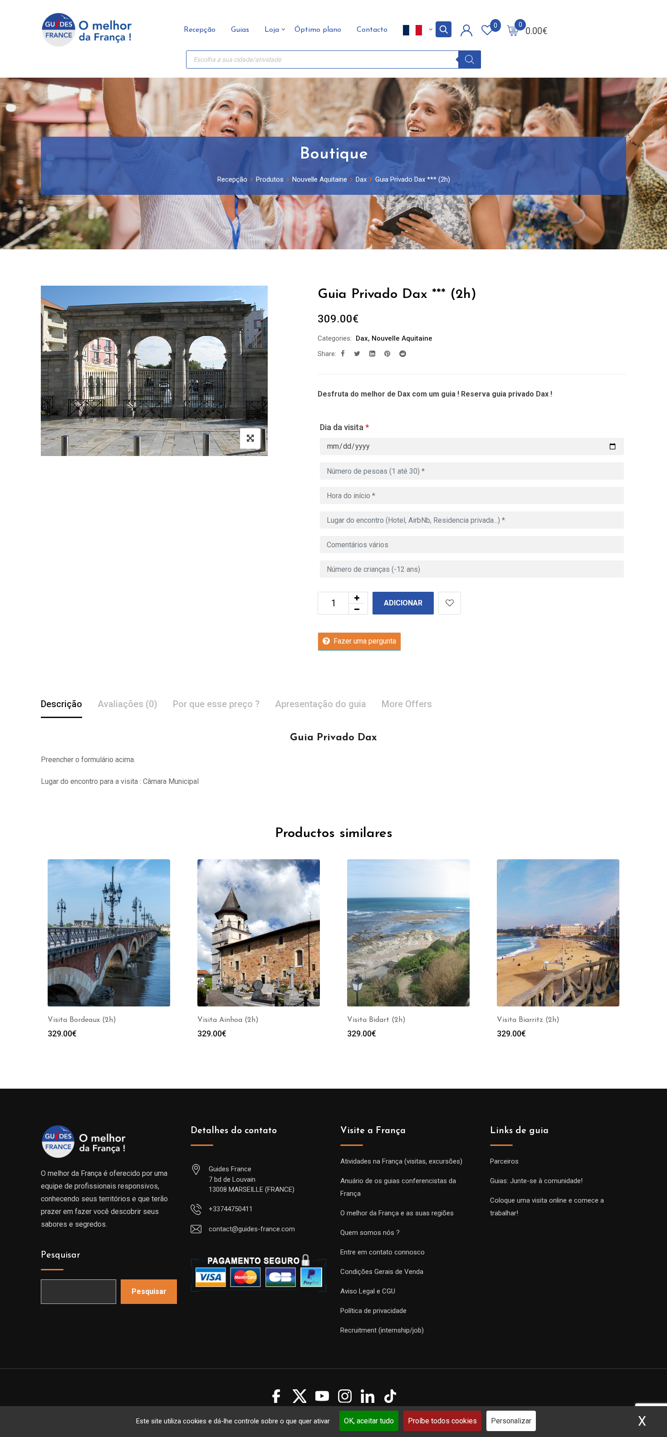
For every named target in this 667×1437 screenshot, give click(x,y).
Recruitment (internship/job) (382, 1330)
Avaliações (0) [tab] (127, 704)
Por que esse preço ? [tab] (216, 704)
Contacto (372, 30)
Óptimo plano (317, 30)
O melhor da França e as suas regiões (397, 1213)
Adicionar (403, 603)
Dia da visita (344, 427)
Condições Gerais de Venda (381, 1272)
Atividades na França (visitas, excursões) (401, 1161)
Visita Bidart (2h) (376, 1020)
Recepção (200, 30)
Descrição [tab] (61, 704)
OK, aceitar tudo (369, 1421)
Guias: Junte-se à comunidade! (536, 1181)
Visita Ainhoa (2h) (228, 1020)
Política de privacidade (373, 1311)
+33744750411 (231, 1209)
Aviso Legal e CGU (367, 1291)
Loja (272, 30)
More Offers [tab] (407, 704)
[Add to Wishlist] (449, 603)
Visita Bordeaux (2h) (82, 1020)
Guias (240, 30)
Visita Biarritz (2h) (528, 1020)
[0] (513, 30)
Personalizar (511, 1421)
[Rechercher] (469, 59)
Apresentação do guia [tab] (320, 704)
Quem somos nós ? (370, 1233)
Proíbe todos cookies (442, 1421)
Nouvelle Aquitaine (402, 338)
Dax (362, 338)
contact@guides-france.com (252, 1229)
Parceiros (504, 1161)
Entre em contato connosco (382, 1252)
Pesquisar (60, 1255)
